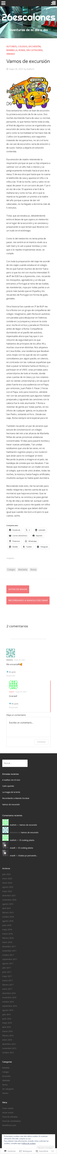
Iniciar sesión (7, 1112)
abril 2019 (6, 908)
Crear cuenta (7, 1108)
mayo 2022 (7, 891)
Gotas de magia (17, 589)
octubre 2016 (8, 1001)
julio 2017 (6, 967)
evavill (12, 848)
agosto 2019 (7, 904)
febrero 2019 (8, 912)
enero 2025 (7, 878)
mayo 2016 (7, 1023)
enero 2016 (7, 1040)
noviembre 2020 (9, 899)
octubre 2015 (8, 1052)
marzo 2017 (7, 980)
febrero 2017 (8, 984)
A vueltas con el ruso (11, 780)
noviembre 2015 (9, 1048)
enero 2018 (7, 942)
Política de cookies (28, 1143)
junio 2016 (6, 1018)
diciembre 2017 (9, 946)
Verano (10, 53)
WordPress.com (9, 1125)
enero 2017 (7, 989)
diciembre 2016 (9, 993)
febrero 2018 (8, 938)
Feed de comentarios (11, 1121)
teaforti (30, 69)
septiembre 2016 (9, 1006)
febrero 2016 (8, 1035)
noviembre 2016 (9, 997)
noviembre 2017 (9, 950)
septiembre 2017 (9, 959)
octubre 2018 (8, 916)
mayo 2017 (7, 976)
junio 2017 (6, 972)
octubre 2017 (8, 955)
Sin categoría (34, 50)
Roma (22, 50)
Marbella (11, 50)
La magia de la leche (11, 792)
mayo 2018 (7, 929)
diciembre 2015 (9, 1044)
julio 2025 (6, 874)
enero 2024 (7, 882)
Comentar (41, 742)
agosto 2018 (7, 921)
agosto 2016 (7, 1010)
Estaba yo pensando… (28, 855)
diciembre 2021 (9, 895)
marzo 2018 (7, 933)
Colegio (22, 46)
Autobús (11, 46)
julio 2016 (6, 1014)
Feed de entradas (10, 1117)
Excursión (34, 46)
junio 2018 (6, 925)
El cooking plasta (26, 840)
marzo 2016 (7, 1031)
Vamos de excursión (11, 804)
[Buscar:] (14, 763)
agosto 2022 (7, 887)
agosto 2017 (7, 963)
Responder (10, 675)
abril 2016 (6, 1027)
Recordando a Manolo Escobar (28, 600)
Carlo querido (8, 786)
